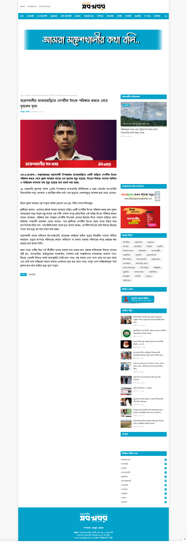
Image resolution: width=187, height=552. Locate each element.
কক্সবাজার (151, 242)
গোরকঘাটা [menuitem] (30, 16)
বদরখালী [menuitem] (128, 16)
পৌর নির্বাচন (152, 272)
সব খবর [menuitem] (147, 16)
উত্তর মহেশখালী (141, 259)
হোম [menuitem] (21, 16)
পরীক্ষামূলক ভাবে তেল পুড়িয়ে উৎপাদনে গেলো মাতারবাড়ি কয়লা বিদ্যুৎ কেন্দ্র (139, 131)
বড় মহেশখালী (144, 472)
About (22, 6)
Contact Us (32, 6)
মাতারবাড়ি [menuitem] (110, 16)
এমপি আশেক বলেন (129, 268)
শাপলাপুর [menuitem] (100, 16)
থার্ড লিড (125, 246)
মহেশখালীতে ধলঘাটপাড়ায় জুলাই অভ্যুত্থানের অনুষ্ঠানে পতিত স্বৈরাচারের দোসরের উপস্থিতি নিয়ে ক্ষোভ (148, 320)
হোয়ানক (144, 468)
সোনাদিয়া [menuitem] (157, 16)
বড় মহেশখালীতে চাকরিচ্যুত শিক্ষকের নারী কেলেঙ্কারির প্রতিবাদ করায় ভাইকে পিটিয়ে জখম (148, 353)
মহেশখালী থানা (151, 255)
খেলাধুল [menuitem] (48, 22)
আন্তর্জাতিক (126, 255)
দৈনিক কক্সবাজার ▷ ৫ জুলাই (142, 388)
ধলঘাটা (144, 498)
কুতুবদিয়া (126, 272)
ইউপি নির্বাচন (127, 259)
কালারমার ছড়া (144, 460)
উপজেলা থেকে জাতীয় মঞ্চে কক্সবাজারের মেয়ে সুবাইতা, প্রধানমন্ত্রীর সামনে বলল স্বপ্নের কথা (148, 411)
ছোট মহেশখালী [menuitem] (66, 16)
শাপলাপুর (144, 489)
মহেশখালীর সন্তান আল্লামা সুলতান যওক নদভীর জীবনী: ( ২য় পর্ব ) (148, 343)
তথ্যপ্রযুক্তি (126, 276)
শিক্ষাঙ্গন (149, 246)
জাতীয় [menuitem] (34, 22)
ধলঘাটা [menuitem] (119, 16)
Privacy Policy (45, 6)
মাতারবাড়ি (28, 95)
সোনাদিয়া (138, 255)
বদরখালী (137, 276)
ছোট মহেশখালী (144, 481)
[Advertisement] (93, 71)
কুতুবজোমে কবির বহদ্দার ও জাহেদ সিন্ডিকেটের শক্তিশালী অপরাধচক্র (148, 400)
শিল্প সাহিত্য (144, 268)
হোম (21, 95)
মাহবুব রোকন (156, 259)
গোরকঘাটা (144, 485)
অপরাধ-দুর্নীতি (156, 251)
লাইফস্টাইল (142, 251)
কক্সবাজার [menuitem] (25, 22)
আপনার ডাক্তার (138, 272)
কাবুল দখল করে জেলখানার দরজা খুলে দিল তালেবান (147, 378)
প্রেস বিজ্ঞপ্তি (137, 246)
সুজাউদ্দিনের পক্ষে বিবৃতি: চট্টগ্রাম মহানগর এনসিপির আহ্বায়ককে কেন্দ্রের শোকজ (149, 332)
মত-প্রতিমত (126, 263)
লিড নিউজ (126, 242)
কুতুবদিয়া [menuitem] (138, 16)
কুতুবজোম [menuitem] (54, 16)
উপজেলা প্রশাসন (128, 251)
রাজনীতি (159, 246)
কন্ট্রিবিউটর (157, 268)
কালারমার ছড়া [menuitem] (89, 16)
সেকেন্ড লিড (138, 242)
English (149, 276)
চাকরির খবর (126, 280)
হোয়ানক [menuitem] (77, 16)
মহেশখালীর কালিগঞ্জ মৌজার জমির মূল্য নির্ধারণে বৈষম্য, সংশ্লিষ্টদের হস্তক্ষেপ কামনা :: (148, 422)
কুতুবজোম (144, 477)
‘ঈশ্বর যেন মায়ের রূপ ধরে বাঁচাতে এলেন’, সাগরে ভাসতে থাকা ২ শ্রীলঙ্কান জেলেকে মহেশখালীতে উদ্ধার (148, 366)
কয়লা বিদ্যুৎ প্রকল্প (141, 263)
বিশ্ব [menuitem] (41, 22)
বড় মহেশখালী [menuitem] (42, 16)
